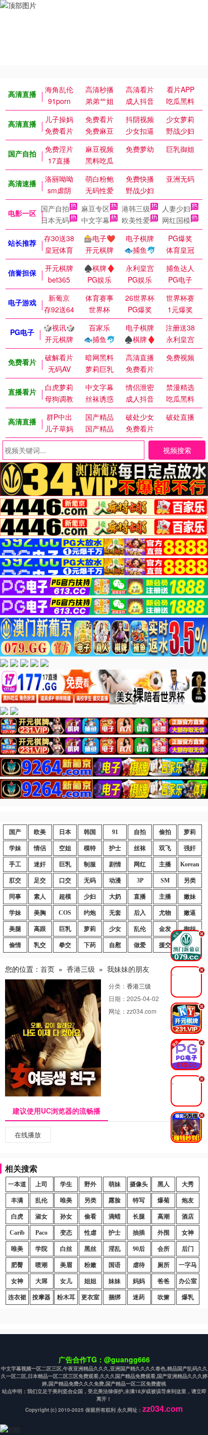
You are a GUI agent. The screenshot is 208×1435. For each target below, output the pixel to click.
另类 (190, 880)
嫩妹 (190, 896)
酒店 (188, 1216)
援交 (165, 945)
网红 (140, 864)
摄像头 (139, 1184)
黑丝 (90, 1248)
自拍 (140, 832)
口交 (65, 880)
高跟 (40, 928)
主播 (165, 864)
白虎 (17, 1216)
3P (140, 880)
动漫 (115, 880)
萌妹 (115, 1184)
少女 (115, 928)
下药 (90, 945)
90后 (139, 1248)
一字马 (188, 1264)
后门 (188, 1248)
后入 (140, 912)
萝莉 (190, 832)
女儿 (66, 1281)
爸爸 (164, 1281)
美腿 (15, 928)
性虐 (90, 1232)
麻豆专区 (95, 208)
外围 (164, 1232)
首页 (47, 969)
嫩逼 (190, 912)
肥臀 (17, 1264)
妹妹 (115, 1281)
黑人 (164, 1184)
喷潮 (41, 1264)
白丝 (66, 1248)
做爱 (140, 945)
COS (65, 912)
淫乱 (115, 1248)
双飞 (165, 848)
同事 (15, 896)
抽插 (139, 1232)
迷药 (139, 1297)
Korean (189, 864)
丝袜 (140, 848)
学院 (41, 1248)
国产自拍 (55, 208)
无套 (115, 912)
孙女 (66, 1216)
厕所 (164, 1264)
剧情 (115, 864)
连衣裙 (17, 1297)
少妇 (90, 896)
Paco (41, 1232)
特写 (139, 1200)
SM (165, 880)
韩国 (90, 832)
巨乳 (65, 864)
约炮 (90, 912)
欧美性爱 (136, 220)
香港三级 (81, 969)
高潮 (164, 1216)
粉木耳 (66, 1297)
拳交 (65, 945)
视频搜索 (177, 450)
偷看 (90, 1216)
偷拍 (165, 832)
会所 (164, 1248)
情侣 (40, 848)
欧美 (40, 832)
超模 (65, 896)
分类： (118, 985)
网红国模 (176, 220)
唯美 (66, 1200)
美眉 (66, 1264)
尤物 (165, 912)
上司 (41, 1184)
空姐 (65, 848)
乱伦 (140, 928)
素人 (40, 896)
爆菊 (164, 1200)
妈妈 (139, 1281)
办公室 (188, 1281)
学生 (66, 1184)
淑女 (41, 1216)
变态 (66, 1232)
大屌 (41, 1281)
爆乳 (188, 1297)
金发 (165, 928)
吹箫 (164, 1297)
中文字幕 (95, 220)
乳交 (40, 945)
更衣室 (90, 1297)
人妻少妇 (176, 208)
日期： (118, 998)
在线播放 (28, 1134)
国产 (15, 832)
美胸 (40, 912)
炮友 (188, 1200)
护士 (115, 848)
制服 (90, 864)
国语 (115, 1264)
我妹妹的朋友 (128, 969)
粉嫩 (90, 1264)
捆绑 (115, 1297)
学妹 (15, 848)
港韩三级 (136, 208)
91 (115, 832)
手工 (15, 864)
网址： (118, 1011)
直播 (140, 896)
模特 (90, 848)
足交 (40, 880)
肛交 (15, 880)
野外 (90, 1184)
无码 (90, 880)
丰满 (17, 1200)
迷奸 (40, 864)
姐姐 (90, 1281)
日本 (65, 832)
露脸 (115, 1200)
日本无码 (55, 220)
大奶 (115, 896)
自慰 (115, 945)
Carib (17, 1232)
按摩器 (41, 1297)
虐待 (139, 1264)
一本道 (17, 1184)
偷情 (15, 945)
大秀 (188, 1184)
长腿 (139, 1216)
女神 (188, 1232)
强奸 (190, 848)
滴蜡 (115, 1216)
